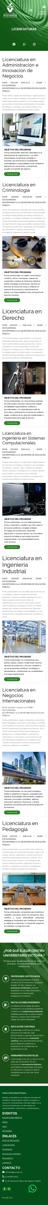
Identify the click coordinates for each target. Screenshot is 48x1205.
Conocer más (12, 174)
